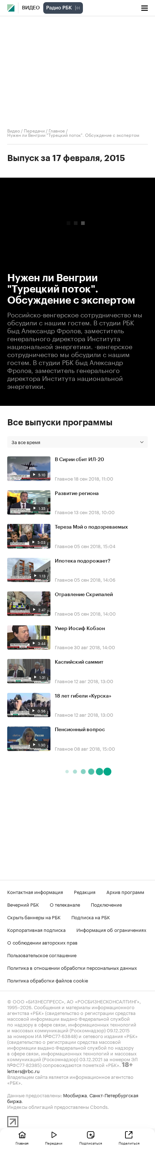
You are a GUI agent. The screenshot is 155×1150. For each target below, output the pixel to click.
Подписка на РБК (90, 916)
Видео (31, 7)
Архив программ (125, 891)
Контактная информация (35, 891)
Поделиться (129, 1143)
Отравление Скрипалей (84, 594)
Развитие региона (77, 493)
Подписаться (90, 1143)
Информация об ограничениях (111, 929)
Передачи (34, 130)
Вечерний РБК (23, 904)
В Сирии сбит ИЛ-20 (79, 459)
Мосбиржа (75, 1094)
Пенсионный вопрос (80, 729)
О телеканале (65, 904)
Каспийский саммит (79, 662)
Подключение (106, 904)
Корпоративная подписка (36, 929)
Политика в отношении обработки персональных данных (72, 967)
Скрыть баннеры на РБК (34, 916)
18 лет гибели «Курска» (83, 696)
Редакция (85, 891)
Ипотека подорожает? (82, 561)
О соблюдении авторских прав (42, 942)
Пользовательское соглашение (41, 954)
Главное (57, 130)
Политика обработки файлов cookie (47, 980)
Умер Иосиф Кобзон (80, 628)
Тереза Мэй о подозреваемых (91, 527)
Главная (21, 1143)
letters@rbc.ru (23, 1070)
